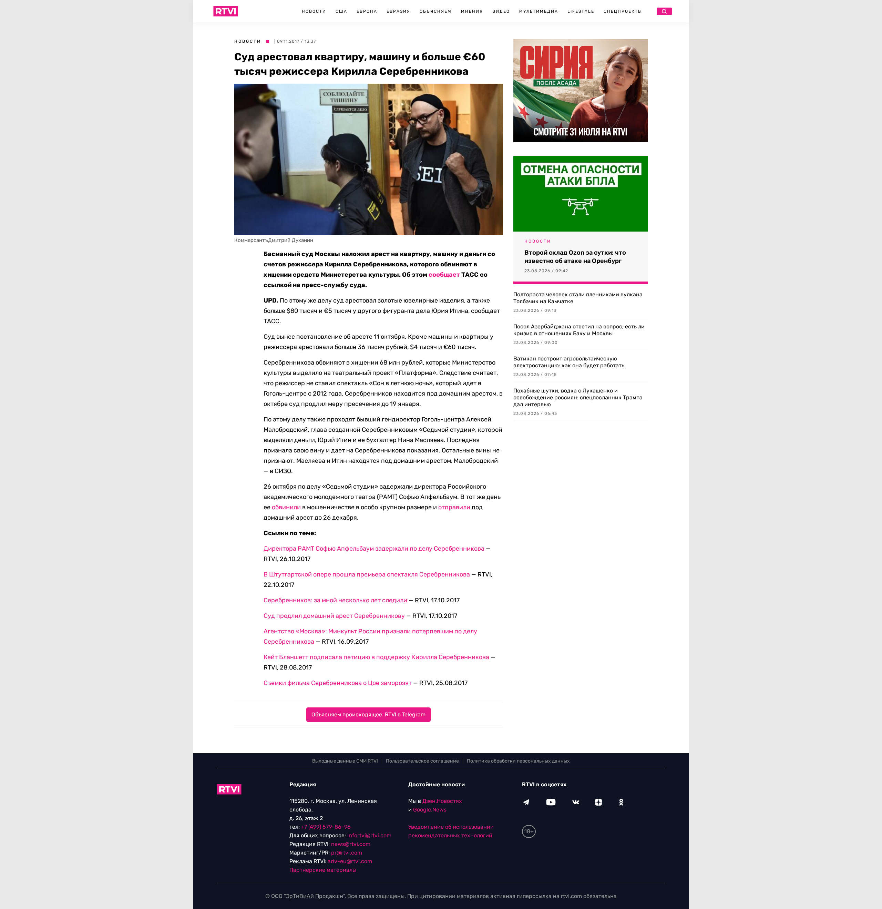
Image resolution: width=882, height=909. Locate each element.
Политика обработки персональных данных (518, 761)
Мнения (472, 11)
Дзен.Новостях (442, 801)
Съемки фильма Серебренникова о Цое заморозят (338, 683)
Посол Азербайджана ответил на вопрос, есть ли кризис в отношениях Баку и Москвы (579, 330)
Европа (367, 11)
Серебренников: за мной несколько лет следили (335, 600)
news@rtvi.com (350, 844)
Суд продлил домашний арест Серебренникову (334, 616)
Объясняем (436, 11)
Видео (501, 11)
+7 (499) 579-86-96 (326, 827)
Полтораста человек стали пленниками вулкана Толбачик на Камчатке (578, 298)
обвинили (286, 507)
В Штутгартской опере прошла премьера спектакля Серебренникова (367, 574)
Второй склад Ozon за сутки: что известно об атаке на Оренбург (575, 257)
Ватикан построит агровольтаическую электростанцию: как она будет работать (568, 362)
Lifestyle (580, 11)
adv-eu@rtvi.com (350, 861)
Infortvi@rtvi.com (369, 835)
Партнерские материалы (322, 870)
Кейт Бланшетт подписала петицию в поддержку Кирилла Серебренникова (376, 657)
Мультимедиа (538, 11)
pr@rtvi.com (346, 852)
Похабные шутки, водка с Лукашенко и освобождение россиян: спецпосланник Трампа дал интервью (578, 397)
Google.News (430, 809)
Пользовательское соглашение (422, 761)
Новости (314, 11)
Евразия (398, 11)
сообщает (444, 274)
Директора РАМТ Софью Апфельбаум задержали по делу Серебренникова (374, 548)
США (341, 11)
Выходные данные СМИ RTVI (345, 761)
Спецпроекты (623, 11)
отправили (454, 507)
